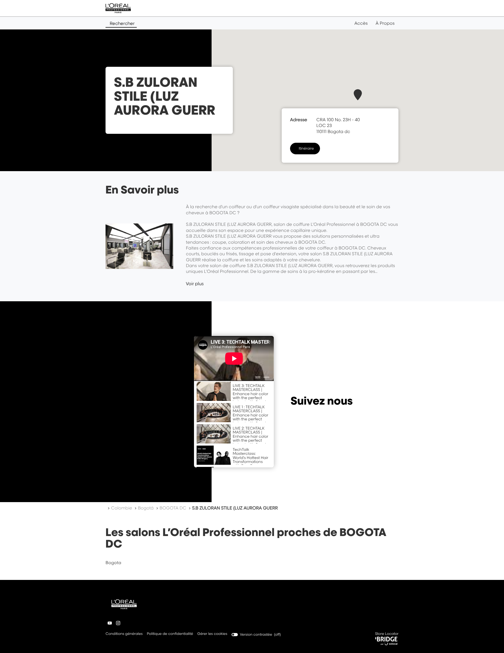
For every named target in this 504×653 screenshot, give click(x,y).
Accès (361, 23)
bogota (113, 562)
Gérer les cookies (212, 634)
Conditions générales (124, 634)
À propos (385, 23)
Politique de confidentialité (170, 634)
